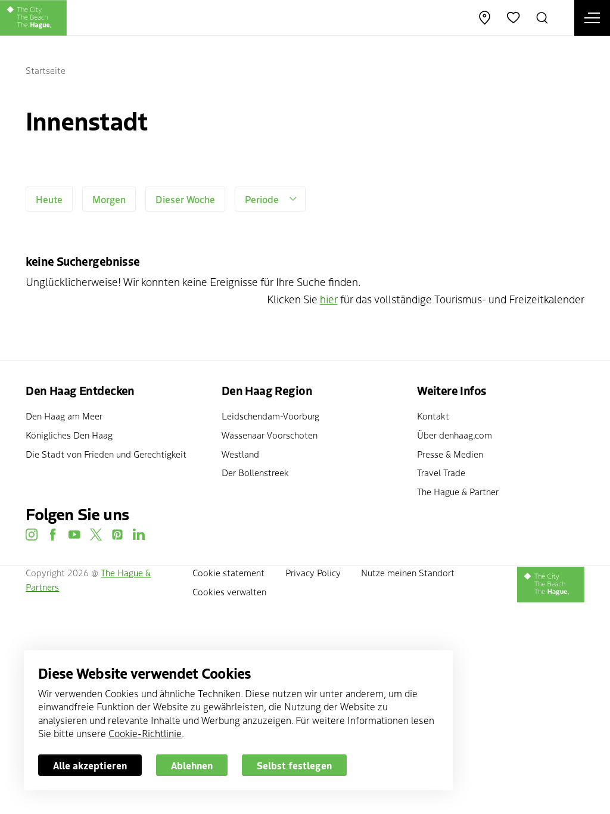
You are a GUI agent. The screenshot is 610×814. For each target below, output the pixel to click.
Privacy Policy (313, 572)
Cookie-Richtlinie (145, 733)
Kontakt (433, 415)
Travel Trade (441, 472)
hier (329, 298)
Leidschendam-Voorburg (270, 415)
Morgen (109, 199)
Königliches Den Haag (69, 434)
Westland (240, 454)
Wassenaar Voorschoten (270, 434)
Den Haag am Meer (64, 415)
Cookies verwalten (229, 591)
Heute (49, 199)
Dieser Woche (185, 199)
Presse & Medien (450, 454)
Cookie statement (228, 572)
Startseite (46, 70)
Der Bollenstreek (255, 472)
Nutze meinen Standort (408, 572)
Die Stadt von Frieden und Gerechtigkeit (106, 454)
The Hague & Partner (458, 491)
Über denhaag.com (454, 434)
